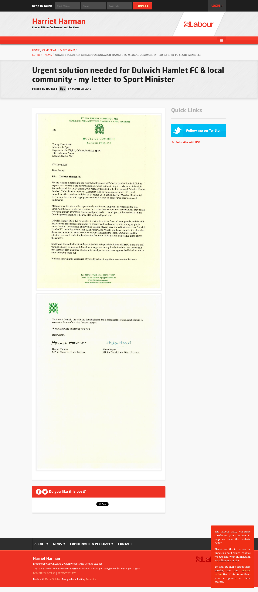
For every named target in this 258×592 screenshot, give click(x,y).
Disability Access (44, 573)
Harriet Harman (59, 21)
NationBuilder (52, 579)
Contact (125, 544)
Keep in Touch (42, 6)
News (58, 544)
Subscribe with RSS (188, 142)
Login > (217, 6)
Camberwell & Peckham (58, 50)
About (40, 544)
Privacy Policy (67, 573)
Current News (42, 54)
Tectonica (91, 579)
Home (36, 50)
